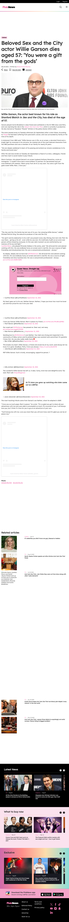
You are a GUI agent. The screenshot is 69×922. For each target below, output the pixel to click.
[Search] (61, 7)
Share (6, 70)
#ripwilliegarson (19, 373)
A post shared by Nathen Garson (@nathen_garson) (24, 473)
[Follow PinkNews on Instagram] (55, 909)
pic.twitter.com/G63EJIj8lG (12, 260)
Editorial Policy (27, 905)
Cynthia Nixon (6, 246)
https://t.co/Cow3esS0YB (48, 347)
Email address (23, 276)
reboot (33, 127)
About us (25, 902)
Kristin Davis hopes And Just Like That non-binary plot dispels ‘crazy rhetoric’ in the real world (46, 702)
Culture (4, 37)
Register (65, 1)
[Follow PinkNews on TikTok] (59, 905)
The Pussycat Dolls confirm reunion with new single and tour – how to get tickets (47, 838)
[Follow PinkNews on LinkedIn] (51, 913)
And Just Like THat (6, 482)
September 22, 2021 (34, 298)
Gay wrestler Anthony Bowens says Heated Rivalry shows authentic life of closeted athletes (47, 879)
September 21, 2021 (32, 331)
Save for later (16, 70)
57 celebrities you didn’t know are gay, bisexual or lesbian (42, 538)
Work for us (26, 916)
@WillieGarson (33, 254)
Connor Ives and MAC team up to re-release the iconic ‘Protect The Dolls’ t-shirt (17, 839)
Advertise (25, 913)
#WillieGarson (18, 327)
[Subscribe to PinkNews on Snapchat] (59, 909)
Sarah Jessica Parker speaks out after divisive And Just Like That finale (45, 557)
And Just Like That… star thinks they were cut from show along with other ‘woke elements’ (45, 575)
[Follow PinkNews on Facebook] (55, 905)
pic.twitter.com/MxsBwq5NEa (53, 321)
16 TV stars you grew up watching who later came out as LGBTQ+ (46, 383)
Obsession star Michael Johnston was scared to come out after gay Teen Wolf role (47, 796)
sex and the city (18, 482)
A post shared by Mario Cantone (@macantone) (24, 225)
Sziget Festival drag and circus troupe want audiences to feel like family (17, 879)
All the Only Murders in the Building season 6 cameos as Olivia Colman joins (18, 796)
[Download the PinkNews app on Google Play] (58, 894)
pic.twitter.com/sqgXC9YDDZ (13, 329)
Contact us (25, 909)
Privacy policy (39, 907)
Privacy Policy (23, 290)
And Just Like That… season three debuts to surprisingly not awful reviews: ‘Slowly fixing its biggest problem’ (45, 720)
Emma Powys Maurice (23, 66)
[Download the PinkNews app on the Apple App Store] (46, 894)
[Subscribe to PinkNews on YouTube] (51, 909)
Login (58, 1)
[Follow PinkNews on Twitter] (51, 905)
